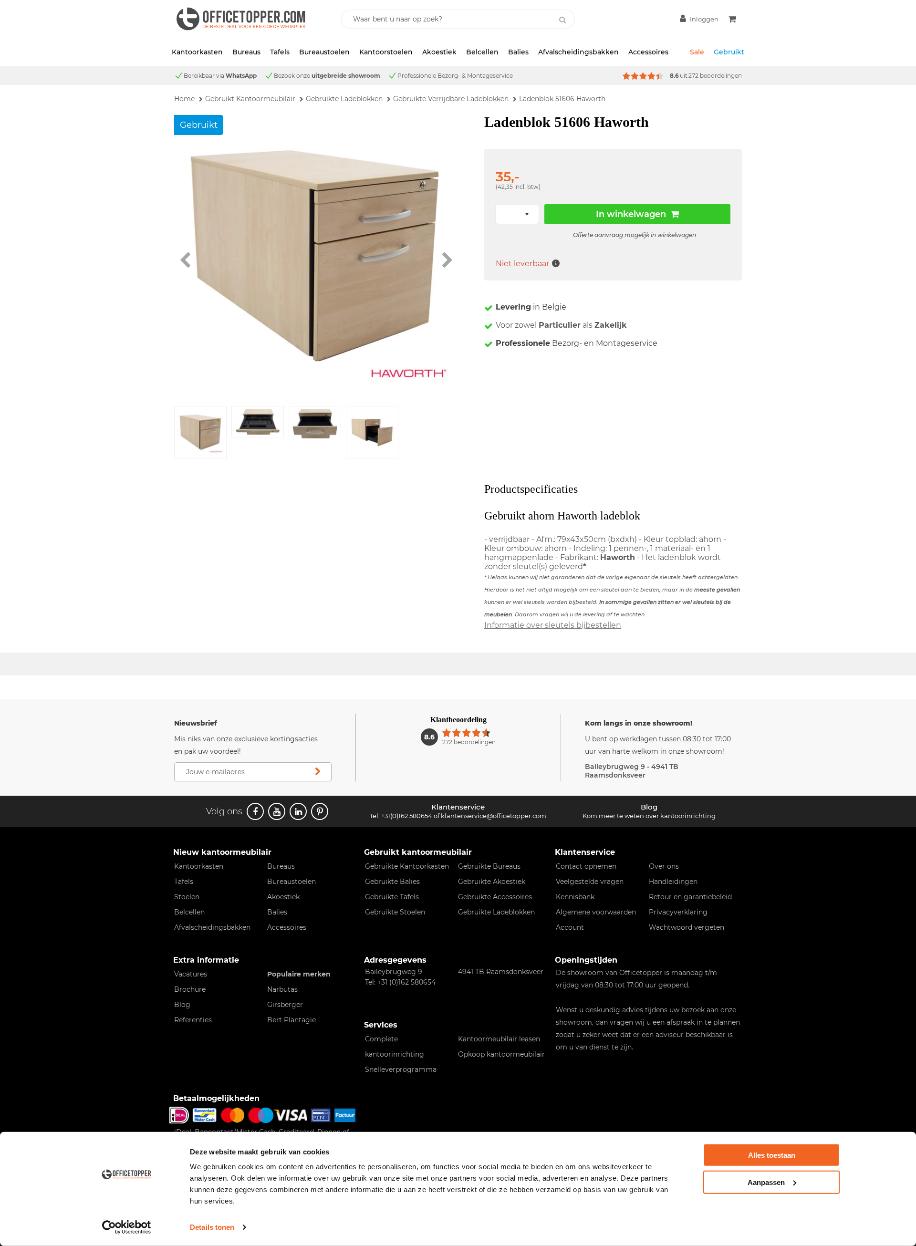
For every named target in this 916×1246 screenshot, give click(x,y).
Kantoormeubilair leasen (499, 1039)
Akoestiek (439, 52)
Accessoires (648, 52)
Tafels (280, 52)
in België (531, 307)
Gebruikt (729, 52)
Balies (518, 52)
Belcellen (482, 52)
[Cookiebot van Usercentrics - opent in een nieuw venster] (126, 1227)
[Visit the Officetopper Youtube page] (276, 811)
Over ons (664, 866)
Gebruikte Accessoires (495, 897)
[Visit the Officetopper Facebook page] (255, 811)
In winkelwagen (631, 214)
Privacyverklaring (678, 912)
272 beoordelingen (715, 75)
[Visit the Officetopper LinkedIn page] (298, 811)
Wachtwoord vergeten (686, 927)
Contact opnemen (586, 866)
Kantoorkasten (197, 52)
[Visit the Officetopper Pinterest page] (319, 811)
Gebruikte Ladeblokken (496, 912)
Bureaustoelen (324, 52)
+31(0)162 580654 (406, 816)
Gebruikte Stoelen (395, 912)
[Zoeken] (562, 20)
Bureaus (246, 52)
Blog (182, 1004)
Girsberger (285, 1004)
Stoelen (186, 897)
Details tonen (212, 1227)
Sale (697, 52)
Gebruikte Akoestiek (491, 881)
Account (570, 927)
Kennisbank (575, 897)
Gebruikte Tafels (392, 897)
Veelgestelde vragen (590, 881)
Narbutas (282, 989)
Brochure (190, 989)
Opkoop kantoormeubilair (501, 1054)
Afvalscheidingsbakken (578, 52)
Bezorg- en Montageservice (576, 343)
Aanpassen (766, 1182)
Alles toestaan (771, 1155)
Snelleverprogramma (401, 1069)
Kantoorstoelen (386, 52)
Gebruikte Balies (392, 881)
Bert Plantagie (291, 1020)
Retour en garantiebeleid (690, 897)
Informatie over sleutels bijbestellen (552, 625)
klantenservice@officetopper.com (493, 816)
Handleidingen (673, 881)
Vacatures (190, 974)
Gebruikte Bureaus (489, 866)
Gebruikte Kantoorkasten (407, 866)
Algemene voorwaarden (596, 912)
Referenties (193, 1020)
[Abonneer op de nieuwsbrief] (318, 772)
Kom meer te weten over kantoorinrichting (649, 816)
